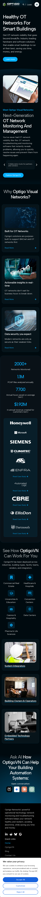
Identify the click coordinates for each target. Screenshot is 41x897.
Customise (20, 886)
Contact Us (10, 855)
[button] (4, 164)
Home (7, 843)
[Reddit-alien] (11, 834)
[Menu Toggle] (37, 4)
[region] (20, 877)
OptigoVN (9, 847)
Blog (7, 851)
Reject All (20, 892)
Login (29, 4)
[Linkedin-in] (6, 834)
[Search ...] (23, 4)
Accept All (20, 880)
